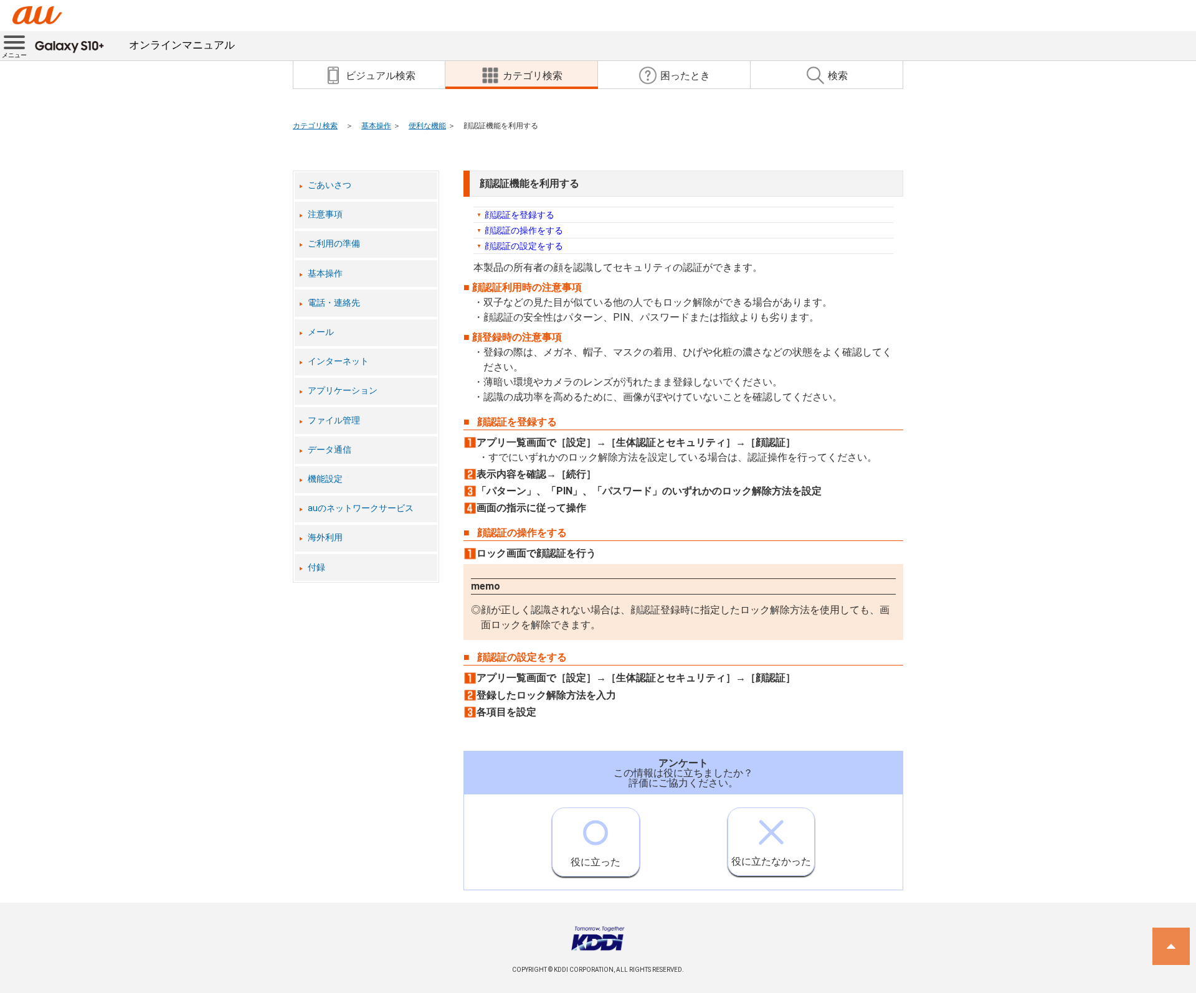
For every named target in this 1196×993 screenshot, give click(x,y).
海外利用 (325, 537)
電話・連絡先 (334, 303)
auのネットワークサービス (361, 508)
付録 (316, 567)
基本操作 (376, 125)
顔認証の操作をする (524, 230)
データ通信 (329, 450)
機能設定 (325, 479)
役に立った (595, 862)
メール (321, 332)
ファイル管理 (334, 420)
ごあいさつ (329, 185)
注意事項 (325, 214)
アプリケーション (342, 390)
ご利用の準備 (334, 243)
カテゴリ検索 (315, 125)
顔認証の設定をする (524, 246)
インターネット (338, 361)
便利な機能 (427, 125)
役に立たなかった (771, 861)
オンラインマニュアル (182, 45)
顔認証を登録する (519, 215)
